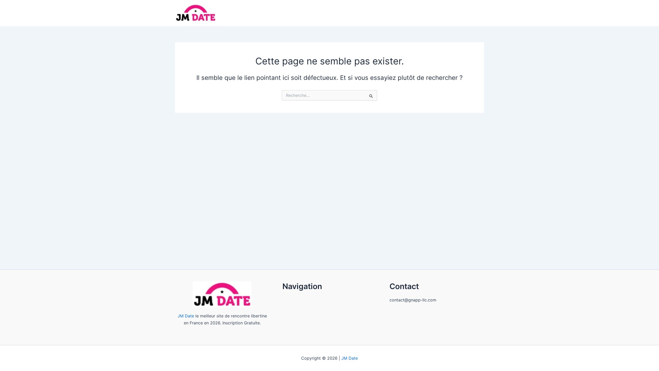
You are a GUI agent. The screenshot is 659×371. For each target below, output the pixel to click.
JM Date (186, 315)
